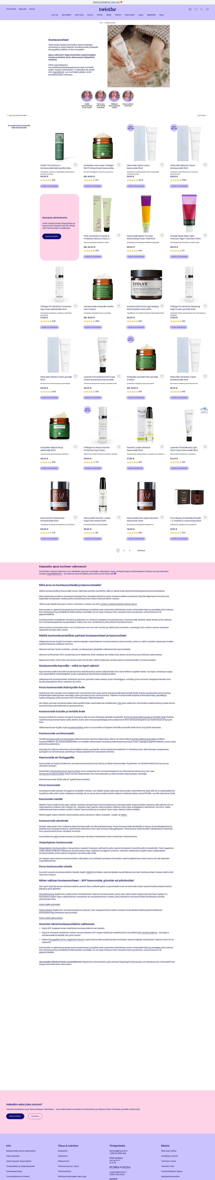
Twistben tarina (168, 1161)
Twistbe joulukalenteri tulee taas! (106, 2)
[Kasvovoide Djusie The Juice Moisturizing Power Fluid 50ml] (146, 213)
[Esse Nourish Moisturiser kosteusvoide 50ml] (59, 495)
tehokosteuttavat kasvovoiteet (65, 771)
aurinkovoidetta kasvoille (143, 739)
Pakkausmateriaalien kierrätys (72, 1176)
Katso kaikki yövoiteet (49, 904)
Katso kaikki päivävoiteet (51, 918)
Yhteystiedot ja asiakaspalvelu (20, 1166)
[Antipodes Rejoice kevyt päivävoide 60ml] (59, 425)
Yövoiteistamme (46, 894)
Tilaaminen (63, 1156)
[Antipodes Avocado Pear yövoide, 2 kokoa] (146, 354)
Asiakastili (62, 1151)
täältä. (124, 815)
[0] (196, 9)
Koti (101, 23)
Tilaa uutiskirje (12, 1156)
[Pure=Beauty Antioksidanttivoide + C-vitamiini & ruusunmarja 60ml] (189, 495)
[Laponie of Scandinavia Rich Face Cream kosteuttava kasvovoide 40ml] (102, 354)
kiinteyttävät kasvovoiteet (51, 774)
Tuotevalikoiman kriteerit (18, 1176)
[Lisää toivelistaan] (76, 165)
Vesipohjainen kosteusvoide (52, 848)
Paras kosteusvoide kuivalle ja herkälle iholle (145, 717)
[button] (55, 15)
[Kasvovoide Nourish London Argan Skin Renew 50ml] (102, 495)
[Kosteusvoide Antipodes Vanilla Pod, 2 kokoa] (102, 284)
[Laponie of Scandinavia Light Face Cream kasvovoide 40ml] (189, 425)
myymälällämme (54, 574)
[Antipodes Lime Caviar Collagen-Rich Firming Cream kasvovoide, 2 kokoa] (102, 143)
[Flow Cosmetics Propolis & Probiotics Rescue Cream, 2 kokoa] (102, 213)
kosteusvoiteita (75, 727)
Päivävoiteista (45, 910)
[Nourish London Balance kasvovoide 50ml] (146, 425)
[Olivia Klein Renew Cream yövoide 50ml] (59, 354)
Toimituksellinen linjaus (172, 1171)
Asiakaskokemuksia (170, 1176)
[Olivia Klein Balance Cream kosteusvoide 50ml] (189, 143)
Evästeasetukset (14, 1171)
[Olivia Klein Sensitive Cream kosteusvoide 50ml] (189, 354)
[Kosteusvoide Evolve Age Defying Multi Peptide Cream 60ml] (146, 284)
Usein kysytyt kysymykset (18, 1161)
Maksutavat (63, 1161)
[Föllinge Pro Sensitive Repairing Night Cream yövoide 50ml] (189, 284)
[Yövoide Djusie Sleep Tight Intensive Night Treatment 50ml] (189, 213)
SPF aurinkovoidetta (147, 932)
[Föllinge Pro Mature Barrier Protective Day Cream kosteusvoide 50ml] (102, 425)
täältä (89, 872)
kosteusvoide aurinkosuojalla (60, 739)
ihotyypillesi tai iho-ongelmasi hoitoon (66, 939)
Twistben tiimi (167, 1166)
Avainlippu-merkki (169, 1156)
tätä (119, 703)
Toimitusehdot (64, 1171)
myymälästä (58, 72)
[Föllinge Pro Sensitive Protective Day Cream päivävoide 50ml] (59, 284)
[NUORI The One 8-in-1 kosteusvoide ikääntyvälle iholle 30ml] (59, 143)
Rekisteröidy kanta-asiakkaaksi (20, 1151)
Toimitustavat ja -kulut (68, 1166)
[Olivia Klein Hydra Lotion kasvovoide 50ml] (146, 143)
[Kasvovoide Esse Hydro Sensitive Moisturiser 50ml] (146, 495)
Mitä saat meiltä (168, 1151)
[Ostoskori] (207, 9)
